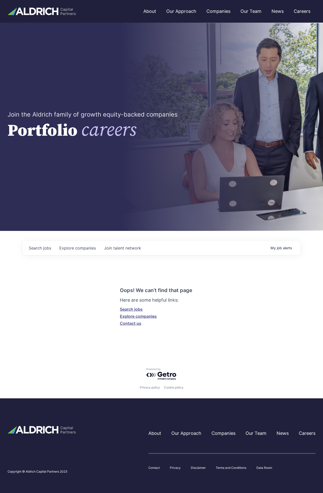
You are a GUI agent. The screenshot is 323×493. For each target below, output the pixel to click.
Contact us (130, 323)
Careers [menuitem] (302, 11)
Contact (154, 467)
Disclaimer (198, 467)
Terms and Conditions (231, 467)
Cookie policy (173, 387)
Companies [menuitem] (218, 11)
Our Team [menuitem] (250, 11)
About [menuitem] (149, 11)
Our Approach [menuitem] (181, 11)
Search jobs (131, 309)
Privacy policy (150, 387)
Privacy (175, 467)
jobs (40, 248)
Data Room (264, 467)
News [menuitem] (278, 11)
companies (77, 248)
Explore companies (138, 316)
